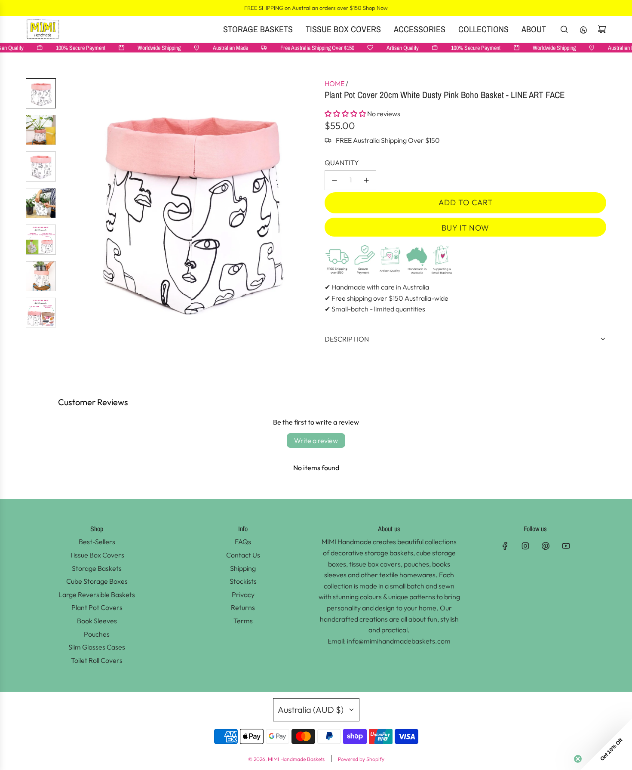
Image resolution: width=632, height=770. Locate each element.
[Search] (564, 29)
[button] (69, 205)
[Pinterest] (545, 545)
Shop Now (375, 7)
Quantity (342, 162)
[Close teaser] (578, 759)
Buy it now (465, 228)
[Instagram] (525, 545)
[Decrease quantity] (334, 180)
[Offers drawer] (583, 29)
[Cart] (601, 29)
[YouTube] (565, 545)
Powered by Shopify (361, 759)
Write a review (316, 440)
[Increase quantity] (366, 180)
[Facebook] (505, 545)
